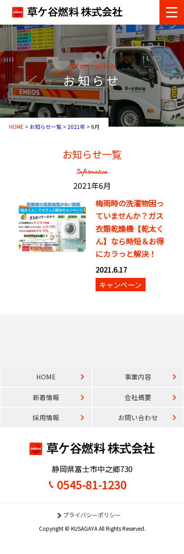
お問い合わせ (138, 417)
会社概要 (138, 397)
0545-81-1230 (92, 484)
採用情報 (46, 417)
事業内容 (138, 376)
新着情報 (46, 397)
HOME (46, 376)
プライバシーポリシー (92, 515)
